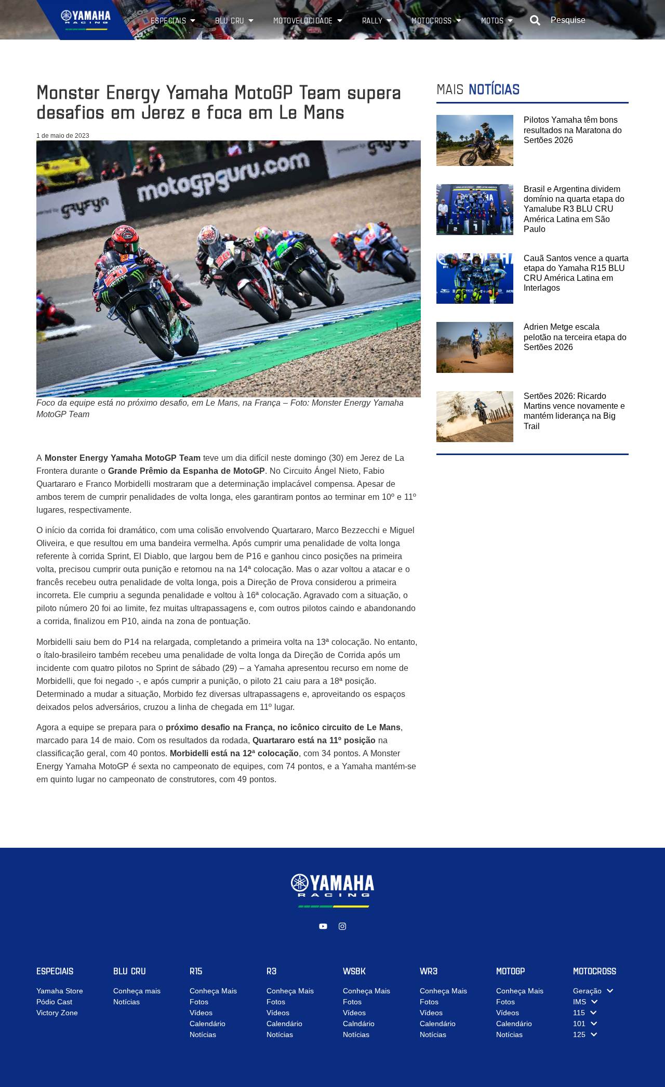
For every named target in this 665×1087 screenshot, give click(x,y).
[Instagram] (342, 926)
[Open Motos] (510, 20)
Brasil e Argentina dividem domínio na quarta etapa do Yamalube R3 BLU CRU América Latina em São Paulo (574, 209)
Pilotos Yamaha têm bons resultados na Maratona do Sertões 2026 (573, 129)
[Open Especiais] (193, 20)
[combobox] (579, 20)
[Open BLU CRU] (251, 20)
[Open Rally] (389, 20)
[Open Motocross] (459, 20)
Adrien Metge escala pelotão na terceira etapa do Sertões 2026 (575, 336)
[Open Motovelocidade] (340, 20)
